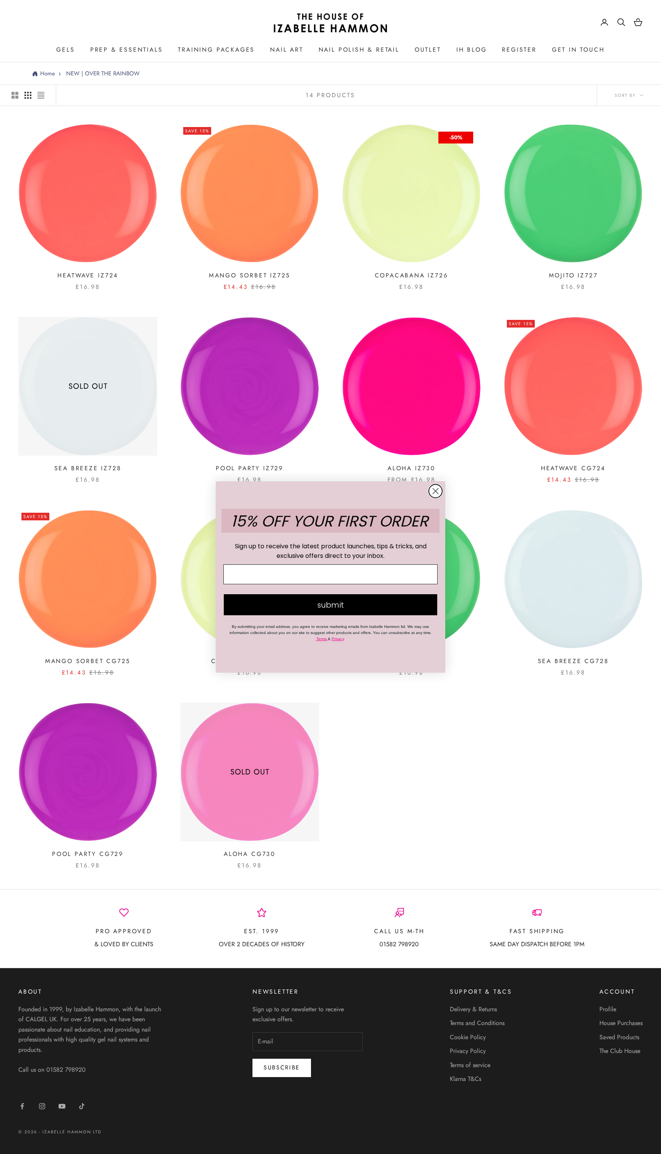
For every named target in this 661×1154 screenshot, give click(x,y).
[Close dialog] (435, 491)
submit (330, 605)
